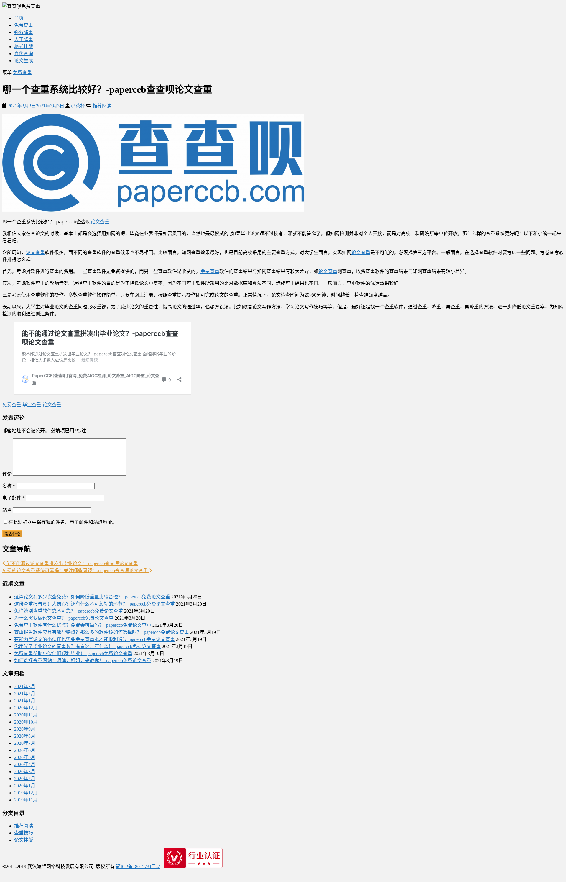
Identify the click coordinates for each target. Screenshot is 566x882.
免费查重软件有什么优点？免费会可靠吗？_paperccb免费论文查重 (82, 625)
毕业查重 (31, 404)
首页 (19, 18)
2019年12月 (26, 792)
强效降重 (23, 32)
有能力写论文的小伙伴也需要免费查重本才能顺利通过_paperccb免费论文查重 (94, 639)
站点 (7, 510)
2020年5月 (24, 757)
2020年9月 (24, 729)
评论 (7, 474)
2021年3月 (24, 686)
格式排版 (23, 46)
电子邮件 (13, 497)
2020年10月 (26, 721)
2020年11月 (26, 714)
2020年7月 (24, 743)
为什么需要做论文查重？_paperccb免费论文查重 (63, 618)
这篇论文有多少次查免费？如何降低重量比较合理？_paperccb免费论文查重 (92, 596)
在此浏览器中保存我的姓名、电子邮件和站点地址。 (62, 522)
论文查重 (100, 221)
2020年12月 (26, 707)
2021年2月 (24, 693)
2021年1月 (24, 700)
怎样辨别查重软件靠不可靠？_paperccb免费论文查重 (68, 610)
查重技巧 (23, 832)
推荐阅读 (102, 105)
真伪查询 (23, 53)
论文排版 (23, 839)
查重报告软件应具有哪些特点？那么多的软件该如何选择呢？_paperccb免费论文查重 (101, 632)
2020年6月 (24, 750)
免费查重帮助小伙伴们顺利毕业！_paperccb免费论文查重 (73, 653)
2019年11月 (26, 799)
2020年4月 (24, 764)
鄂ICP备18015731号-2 (138, 866)
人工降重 (23, 39)
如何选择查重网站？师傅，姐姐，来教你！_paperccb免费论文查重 (82, 660)
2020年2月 (24, 778)
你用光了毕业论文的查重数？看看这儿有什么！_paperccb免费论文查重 (87, 646)
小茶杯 (78, 105)
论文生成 (23, 60)
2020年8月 (24, 736)
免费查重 (23, 25)
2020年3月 (24, 771)
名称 (8, 485)
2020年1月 (24, 785)
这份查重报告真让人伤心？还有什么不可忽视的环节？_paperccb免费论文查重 (94, 603)
